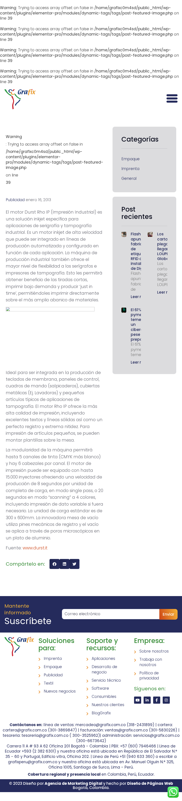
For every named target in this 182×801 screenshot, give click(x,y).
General (128, 178)
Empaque (130, 159)
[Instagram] (166, 700)
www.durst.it (35, 548)
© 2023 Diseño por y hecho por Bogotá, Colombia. (91, 785)
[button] (54, 564)
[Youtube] (137, 700)
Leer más (139, 296)
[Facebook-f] (156, 700)
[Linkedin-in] (147, 700)
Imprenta (130, 168)
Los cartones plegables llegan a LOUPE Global (166, 246)
